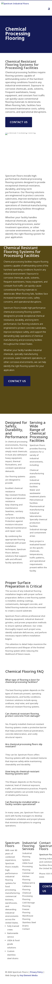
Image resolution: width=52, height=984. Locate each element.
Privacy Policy (36, 972)
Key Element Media (29, 975)
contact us (18, 122)
